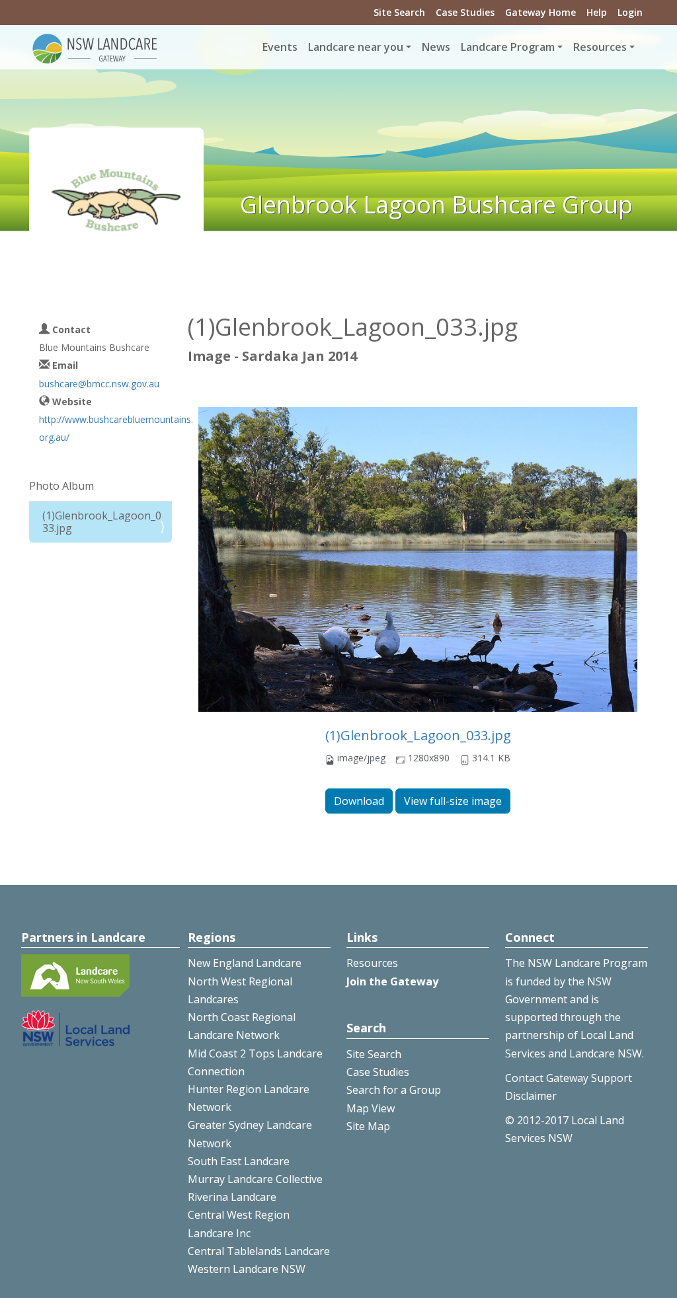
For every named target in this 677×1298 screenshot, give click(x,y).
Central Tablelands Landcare (259, 1251)
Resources (372, 963)
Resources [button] (600, 47)
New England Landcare (244, 963)
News (436, 47)
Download (359, 801)
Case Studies (465, 12)
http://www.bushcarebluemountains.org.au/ (116, 428)
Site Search (399, 12)
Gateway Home (540, 12)
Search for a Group (393, 1090)
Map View (370, 1108)
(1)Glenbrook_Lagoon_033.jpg (418, 735)
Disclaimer (531, 1095)
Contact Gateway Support (568, 1078)
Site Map (368, 1126)
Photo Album (61, 485)
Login (630, 12)
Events (280, 47)
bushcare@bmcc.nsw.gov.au (99, 383)
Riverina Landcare (232, 1197)
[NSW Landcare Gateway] (95, 47)
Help (596, 12)
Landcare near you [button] (355, 47)
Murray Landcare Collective (255, 1179)
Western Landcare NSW (246, 1269)
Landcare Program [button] (508, 47)
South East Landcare (239, 1161)
